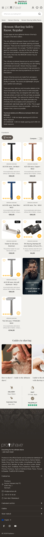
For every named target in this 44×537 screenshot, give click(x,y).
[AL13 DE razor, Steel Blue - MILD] (11, 190)
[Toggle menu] (3, 7)
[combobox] (22, 14)
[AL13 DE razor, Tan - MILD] (32, 190)
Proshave (10, 533)
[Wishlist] (37, 7)
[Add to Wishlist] (4, 144)
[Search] (39, 14)
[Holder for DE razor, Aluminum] (11, 229)
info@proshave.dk (10, 491)
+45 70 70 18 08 (9, 495)
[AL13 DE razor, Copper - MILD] (32, 152)
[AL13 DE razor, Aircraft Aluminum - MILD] (11, 267)
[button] (42, 268)
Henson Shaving (13, 20)
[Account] (33, 7)
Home (4, 20)
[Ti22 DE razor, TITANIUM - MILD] (11, 306)
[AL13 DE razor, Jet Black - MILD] (11, 152)
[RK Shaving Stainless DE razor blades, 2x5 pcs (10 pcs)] (32, 229)
